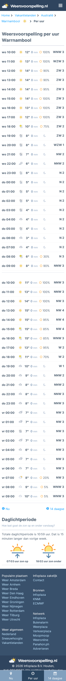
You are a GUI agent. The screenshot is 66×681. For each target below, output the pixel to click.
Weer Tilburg (10, 615)
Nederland (9, 634)
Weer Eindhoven (13, 597)
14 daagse (57, 509)
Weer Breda (10, 589)
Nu (8, 509)
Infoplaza (39, 594)
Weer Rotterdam (13, 610)
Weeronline (40, 640)
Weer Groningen (13, 602)
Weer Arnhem (11, 584)
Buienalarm (40, 622)
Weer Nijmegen (12, 606)
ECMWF (38, 603)
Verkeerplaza (42, 631)
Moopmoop (41, 635)
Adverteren (41, 648)
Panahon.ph (41, 644)
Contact (38, 580)
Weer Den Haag (12, 593)
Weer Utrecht (11, 619)
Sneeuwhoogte (12, 638)
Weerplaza (40, 627)
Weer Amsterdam (14, 580)
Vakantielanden (12, 643)
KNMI (36, 599)
